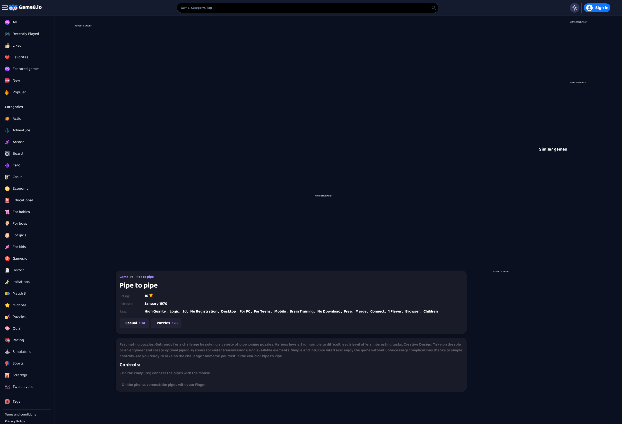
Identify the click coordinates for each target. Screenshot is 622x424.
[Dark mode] (574, 8)
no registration (204, 311)
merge (361, 311)
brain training (302, 311)
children (430, 311)
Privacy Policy (15, 421)
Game (124, 276)
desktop (229, 311)
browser (413, 311)
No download (329, 311)
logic (175, 311)
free (349, 311)
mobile (281, 311)
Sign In (601, 7)
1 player (395, 311)
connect (378, 311)
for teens (263, 311)
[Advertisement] (83, 97)
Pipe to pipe (145, 276)
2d (185, 311)
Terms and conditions (20, 414)
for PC (246, 311)
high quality (156, 311)
